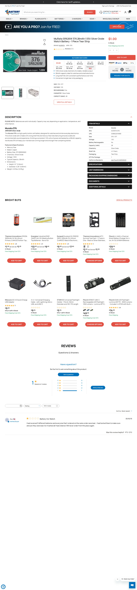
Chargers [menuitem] (76, 19)
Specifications (95, 164)
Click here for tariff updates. (69, 2)
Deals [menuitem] (8, 19)
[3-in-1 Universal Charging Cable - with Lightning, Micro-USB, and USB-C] (42, 283)
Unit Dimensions (96, 170)
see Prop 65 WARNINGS (118, 160)
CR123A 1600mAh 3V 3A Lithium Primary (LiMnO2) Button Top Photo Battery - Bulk (16, 238)
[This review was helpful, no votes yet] (126, 432)
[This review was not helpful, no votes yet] (129, 432)
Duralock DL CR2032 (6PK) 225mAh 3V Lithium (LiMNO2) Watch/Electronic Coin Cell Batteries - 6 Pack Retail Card (67, 238)
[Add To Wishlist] (45, 40)
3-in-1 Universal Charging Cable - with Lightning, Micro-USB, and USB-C (42, 302)
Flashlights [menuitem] (40, 19)
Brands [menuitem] (23, 19)
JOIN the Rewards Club (123, 6)
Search (90, 12)
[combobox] (32, 406)
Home (6, 35)
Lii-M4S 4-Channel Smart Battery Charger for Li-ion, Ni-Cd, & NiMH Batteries (119, 238)
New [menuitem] (128, 19)
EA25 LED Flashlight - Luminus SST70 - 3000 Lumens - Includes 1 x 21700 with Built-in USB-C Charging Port (120, 302)
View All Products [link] (124, 200)
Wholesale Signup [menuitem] (111, 19)
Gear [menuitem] (92, 19)
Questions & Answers (68, 352)
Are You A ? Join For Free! (15, 6)
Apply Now (117, 27)
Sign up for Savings (108, 6)
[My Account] (125, 12)
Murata (62, 45)
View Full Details (64, 102)
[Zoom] (25, 60)
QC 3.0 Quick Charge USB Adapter (16, 301)
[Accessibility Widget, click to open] (3, 586)
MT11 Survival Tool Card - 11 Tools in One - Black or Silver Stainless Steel (94, 238)
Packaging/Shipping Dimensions (103, 175)
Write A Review (98, 388)
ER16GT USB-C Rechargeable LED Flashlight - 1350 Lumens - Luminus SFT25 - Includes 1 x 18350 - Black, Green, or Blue (94, 302)
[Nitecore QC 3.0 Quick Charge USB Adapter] (16, 283)
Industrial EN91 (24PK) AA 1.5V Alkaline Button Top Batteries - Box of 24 (42, 238)
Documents (94, 181)
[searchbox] (12, 405)
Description (13, 117)
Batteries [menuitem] (59, 19)
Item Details (94, 123)
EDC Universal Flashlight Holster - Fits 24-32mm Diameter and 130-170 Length (68, 302)
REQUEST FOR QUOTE (122, 75)
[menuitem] (15, 6)
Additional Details (97, 187)
